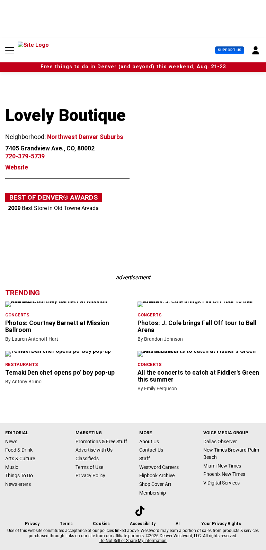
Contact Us (151, 450)
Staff (144, 458)
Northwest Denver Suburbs (85, 136)
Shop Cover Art (155, 484)
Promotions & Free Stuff (101, 441)
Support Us (229, 50)
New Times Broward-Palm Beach (231, 453)
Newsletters (18, 484)
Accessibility (143, 523)
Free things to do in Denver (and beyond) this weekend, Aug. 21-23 (133, 67)
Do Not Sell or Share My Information (133, 540)
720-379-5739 (25, 156)
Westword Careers (159, 467)
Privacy (32, 523)
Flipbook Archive (157, 475)
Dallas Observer (220, 441)
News (11, 441)
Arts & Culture (20, 458)
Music (11, 467)
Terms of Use (89, 467)
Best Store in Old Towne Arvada (53, 208)
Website (16, 167)
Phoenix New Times (224, 474)
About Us (149, 441)
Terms (66, 523)
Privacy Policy (90, 475)
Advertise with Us (94, 450)
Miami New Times (222, 466)
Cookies (101, 523)
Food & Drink (19, 450)
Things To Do (19, 475)
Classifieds (87, 458)
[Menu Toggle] (9, 50)
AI (178, 523)
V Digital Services (221, 483)
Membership (152, 493)
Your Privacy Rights (221, 523)
